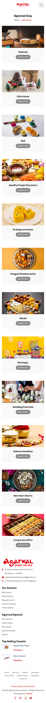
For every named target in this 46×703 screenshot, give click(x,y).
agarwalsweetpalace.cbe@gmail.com (20, 577)
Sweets (25, 672)
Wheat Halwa (7, 623)
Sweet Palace (22, 676)
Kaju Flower (6, 627)
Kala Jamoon (7, 619)
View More (17, 650)
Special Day (9, 676)
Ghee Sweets (7, 596)
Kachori (5, 634)
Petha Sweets (8, 608)
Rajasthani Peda (21, 645)
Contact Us (23, 679)
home (16, 20)
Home (6, 672)
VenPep (29, 694)
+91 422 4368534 (12, 581)
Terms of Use (29, 686)
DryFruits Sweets (9, 604)
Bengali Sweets (8, 600)
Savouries (35, 672)
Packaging (35, 676)
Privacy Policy (17, 686)
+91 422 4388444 (28, 581)
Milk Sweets (7, 592)
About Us (15, 672)
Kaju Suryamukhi (9, 631)
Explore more (23, 57)
